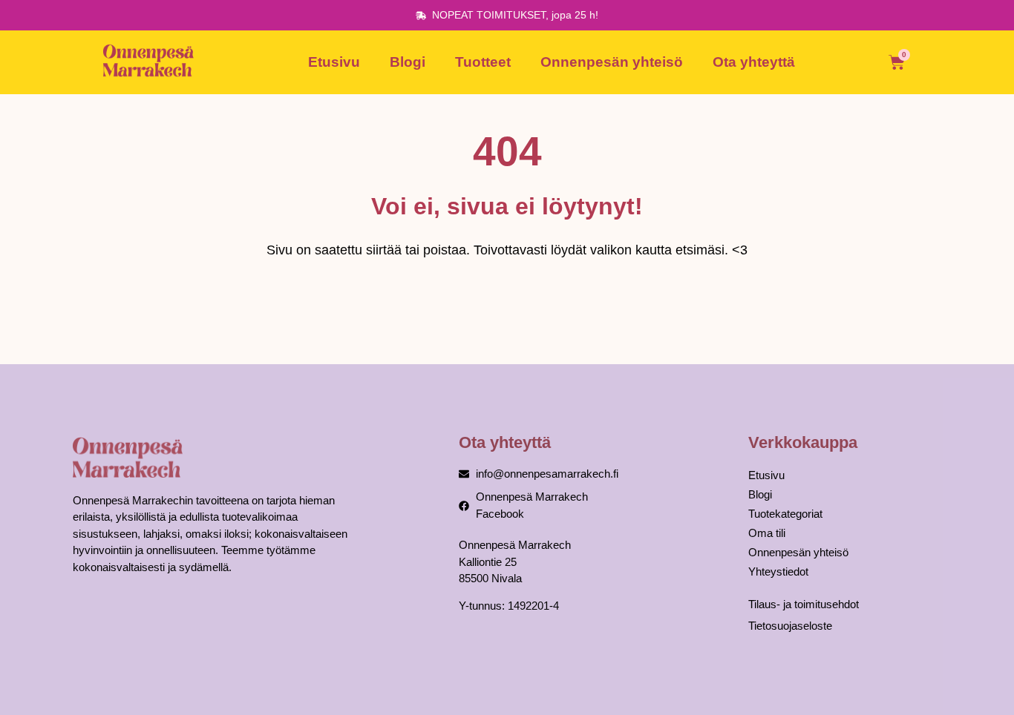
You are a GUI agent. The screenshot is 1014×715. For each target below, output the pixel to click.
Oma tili (766, 533)
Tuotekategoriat (785, 513)
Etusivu (334, 62)
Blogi (407, 62)
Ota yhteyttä (754, 62)
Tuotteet (483, 62)
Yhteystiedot (778, 571)
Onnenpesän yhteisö (611, 62)
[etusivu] (151, 62)
